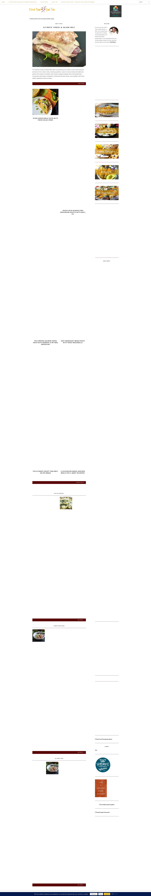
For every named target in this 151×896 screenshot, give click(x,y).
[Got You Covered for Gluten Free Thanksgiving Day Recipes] (38, 556)
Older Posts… (80, 482)
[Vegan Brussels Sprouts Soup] (66, 821)
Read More (81, 83)
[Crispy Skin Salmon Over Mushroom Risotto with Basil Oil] (73, 148)
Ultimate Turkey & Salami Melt (59, 27)
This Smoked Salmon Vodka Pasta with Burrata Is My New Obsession (45, 342)
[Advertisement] (107, 72)
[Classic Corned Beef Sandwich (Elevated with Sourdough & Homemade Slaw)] (100, 442)
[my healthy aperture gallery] (106, 804)
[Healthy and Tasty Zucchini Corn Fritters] (52, 688)
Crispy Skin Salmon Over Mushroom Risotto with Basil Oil (72, 212)
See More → (81, 619)
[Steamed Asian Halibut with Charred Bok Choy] (113, 323)
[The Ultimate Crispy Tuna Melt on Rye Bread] (45, 409)
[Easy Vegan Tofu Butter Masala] (80, 821)
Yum (96, 750)
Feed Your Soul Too (42, 12)
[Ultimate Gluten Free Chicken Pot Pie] (52, 556)
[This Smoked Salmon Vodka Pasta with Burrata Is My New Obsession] (45, 278)
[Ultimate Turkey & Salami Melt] (59, 49)
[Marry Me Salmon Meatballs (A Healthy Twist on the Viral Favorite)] (100, 561)
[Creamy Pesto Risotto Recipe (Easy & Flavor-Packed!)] (38, 635)
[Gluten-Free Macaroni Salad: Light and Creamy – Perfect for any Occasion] (66, 688)
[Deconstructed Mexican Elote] (80, 688)
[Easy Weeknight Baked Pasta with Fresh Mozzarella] (73, 278)
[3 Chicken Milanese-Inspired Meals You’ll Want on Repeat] (73, 409)
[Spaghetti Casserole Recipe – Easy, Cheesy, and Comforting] (113, 442)
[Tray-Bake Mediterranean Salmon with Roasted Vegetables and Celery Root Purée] (113, 561)
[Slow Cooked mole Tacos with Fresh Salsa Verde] (45, 102)
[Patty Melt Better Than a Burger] (100, 323)
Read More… (113, 42)
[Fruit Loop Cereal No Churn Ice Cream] (80, 556)
